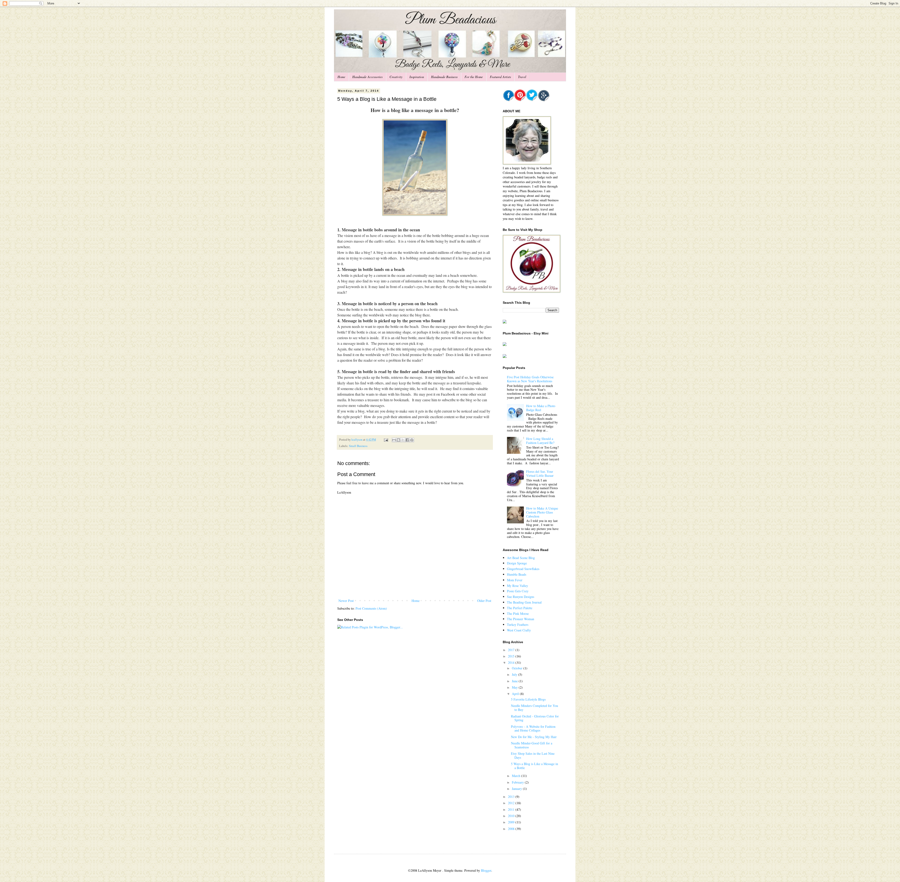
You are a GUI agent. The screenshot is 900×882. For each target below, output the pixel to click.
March (516, 775)
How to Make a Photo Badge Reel (540, 408)
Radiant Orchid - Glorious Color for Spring (535, 718)
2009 (511, 822)
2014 (511, 662)
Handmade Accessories (367, 77)
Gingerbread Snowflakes (523, 569)
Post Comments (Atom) (371, 608)
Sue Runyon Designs (520, 596)
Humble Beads (516, 574)
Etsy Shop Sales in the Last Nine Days (533, 755)
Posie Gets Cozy (518, 591)
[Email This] (394, 440)
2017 (511, 650)
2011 (511, 809)
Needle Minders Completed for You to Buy (534, 707)
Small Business (358, 446)
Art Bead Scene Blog (521, 557)
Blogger (486, 870)
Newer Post (346, 600)
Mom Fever (514, 580)
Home (341, 77)
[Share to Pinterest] (411, 440)
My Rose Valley (517, 585)
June (515, 681)
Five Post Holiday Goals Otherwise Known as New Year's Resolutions (530, 379)
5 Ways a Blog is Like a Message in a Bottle (534, 766)
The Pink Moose (518, 613)
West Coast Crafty (519, 630)
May (515, 687)
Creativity (396, 77)
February (518, 782)
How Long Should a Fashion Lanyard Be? (540, 440)
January (517, 788)
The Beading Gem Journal (524, 602)
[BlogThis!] (398, 440)
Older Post (484, 600)
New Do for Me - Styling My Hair (534, 737)
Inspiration (416, 77)
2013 (511, 796)
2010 (511, 816)
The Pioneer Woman (520, 619)
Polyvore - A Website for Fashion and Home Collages (533, 728)
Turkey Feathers (517, 624)
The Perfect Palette (519, 608)
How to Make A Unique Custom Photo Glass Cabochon (542, 512)
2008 (511, 828)
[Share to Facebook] (407, 440)
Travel (522, 77)
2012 (511, 803)
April (516, 693)
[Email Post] (385, 440)
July (515, 674)
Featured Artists (500, 77)
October (517, 668)
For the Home (474, 77)
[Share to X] (403, 440)
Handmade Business (444, 77)
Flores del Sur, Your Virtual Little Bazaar (540, 473)
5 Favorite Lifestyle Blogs (528, 699)
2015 (511, 656)
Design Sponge (517, 563)
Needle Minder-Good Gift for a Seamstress (531, 745)
